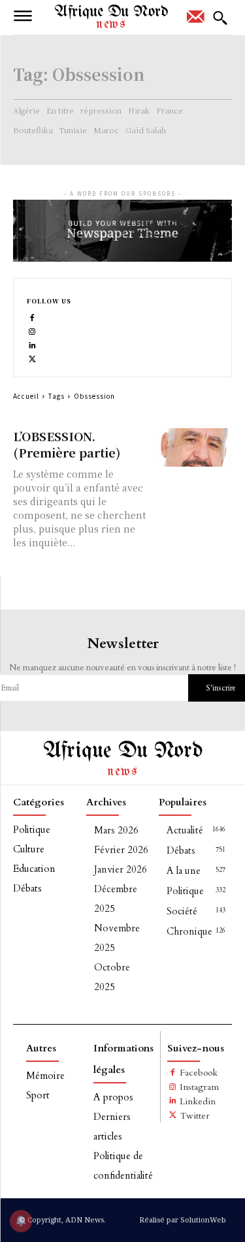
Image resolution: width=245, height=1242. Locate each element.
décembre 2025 (115, 898)
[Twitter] (32, 358)
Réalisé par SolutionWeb (182, 1219)
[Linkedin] (32, 344)
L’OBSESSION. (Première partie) (66, 444)
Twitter (195, 1116)
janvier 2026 (120, 869)
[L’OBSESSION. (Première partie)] (193, 447)
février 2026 (121, 849)
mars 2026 (116, 830)
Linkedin (198, 1101)
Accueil (26, 396)
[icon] (196, 21)
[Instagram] (32, 330)
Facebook (199, 1072)
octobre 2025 (112, 977)
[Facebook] (32, 316)
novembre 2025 (117, 938)
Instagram (199, 1087)
